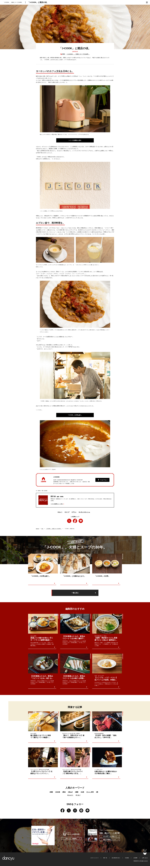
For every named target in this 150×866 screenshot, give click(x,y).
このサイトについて (94, 857)
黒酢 (76, 792)
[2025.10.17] (107, 663)
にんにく (70, 795)
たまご (78, 795)
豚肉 (64, 792)
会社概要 (135, 857)
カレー (60, 512)
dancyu (37, 528)
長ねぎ (70, 792)
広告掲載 (127, 857)
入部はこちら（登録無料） (71, 838)
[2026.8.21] (75, 624)
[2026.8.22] (107, 624)
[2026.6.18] (75, 757)
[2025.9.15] (43, 757)
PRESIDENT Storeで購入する (110, 836)
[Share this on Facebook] (75, 521)
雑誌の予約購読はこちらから (109, 839)
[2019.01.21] (75, 563)
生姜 (82, 792)
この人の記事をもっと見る (57, 504)
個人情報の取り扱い (116, 857)
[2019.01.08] (107, 563)
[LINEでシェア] (81, 521)
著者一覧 (105, 857)
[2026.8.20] (43, 663)
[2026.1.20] (107, 757)
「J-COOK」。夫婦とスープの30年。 (78, 54)
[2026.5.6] (107, 721)
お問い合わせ (145, 857)
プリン (74, 512)
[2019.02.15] (43, 563)
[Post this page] (69, 521)
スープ (67, 512)
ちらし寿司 (90, 792)
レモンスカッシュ (84, 512)
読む (42, 528)
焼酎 (51, 792)
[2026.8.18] (75, 663)
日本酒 (57, 792)
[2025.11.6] (75, 721)
